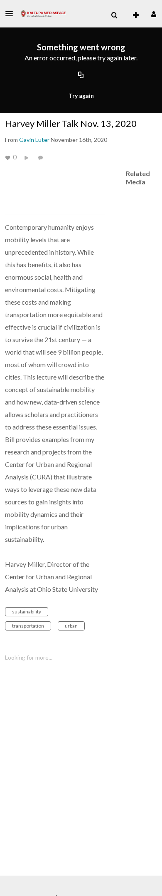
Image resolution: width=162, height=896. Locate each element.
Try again (81, 95)
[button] (11, 14)
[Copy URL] (81, 75)
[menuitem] (114, 15)
